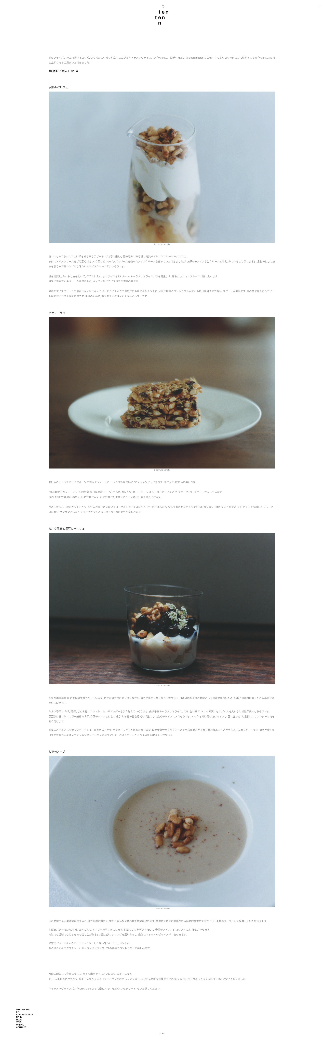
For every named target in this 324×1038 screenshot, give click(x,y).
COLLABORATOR (24, 1014)
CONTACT (21, 1027)
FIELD (19, 1017)
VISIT (18, 1022)
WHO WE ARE (23, 1009)
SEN (18, 1012)
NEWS (19, 1019)
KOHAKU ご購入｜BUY (63, 71)
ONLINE (20, 1024)
